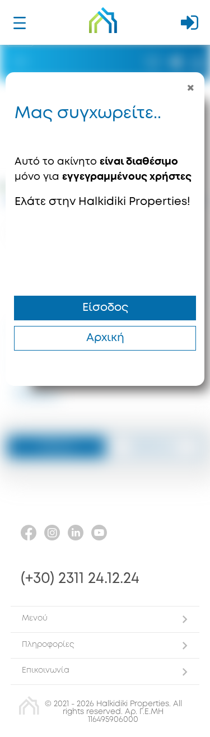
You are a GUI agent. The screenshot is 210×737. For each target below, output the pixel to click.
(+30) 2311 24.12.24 (80, 579)
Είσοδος (105, 307)
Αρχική (105, 338)
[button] (105, 619)
